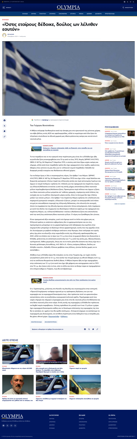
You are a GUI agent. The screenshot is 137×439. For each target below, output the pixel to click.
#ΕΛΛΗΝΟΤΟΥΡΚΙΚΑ (51, 322)
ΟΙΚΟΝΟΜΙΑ (63, 14)
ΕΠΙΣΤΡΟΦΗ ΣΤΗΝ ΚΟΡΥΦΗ (126, 436)
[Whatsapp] (4, 131)
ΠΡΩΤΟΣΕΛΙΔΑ (110, 14)
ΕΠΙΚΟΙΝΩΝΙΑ (112, 428)
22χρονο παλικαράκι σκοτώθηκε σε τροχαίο (84, 399)
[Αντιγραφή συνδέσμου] (4, 136)
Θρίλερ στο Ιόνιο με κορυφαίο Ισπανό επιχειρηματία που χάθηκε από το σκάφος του (17, 399)
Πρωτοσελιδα (53, 316)
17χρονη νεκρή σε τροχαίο (78, 368)
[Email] (130, 1)
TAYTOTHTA (112, 418)
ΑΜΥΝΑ (33, 14)
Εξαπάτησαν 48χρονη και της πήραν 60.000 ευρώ (17, 369)
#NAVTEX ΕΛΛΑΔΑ (36, 322)
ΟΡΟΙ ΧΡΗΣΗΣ (112, 422)
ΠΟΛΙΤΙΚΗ (42, 14)
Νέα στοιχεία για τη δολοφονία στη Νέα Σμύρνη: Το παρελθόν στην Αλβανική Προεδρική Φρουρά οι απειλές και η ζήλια (50, 370)
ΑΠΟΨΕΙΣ (52, 14)
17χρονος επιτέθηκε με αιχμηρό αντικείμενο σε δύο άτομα (51, 399)
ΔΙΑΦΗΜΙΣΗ (112, 425)
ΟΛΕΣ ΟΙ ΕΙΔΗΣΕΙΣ (120, 204)
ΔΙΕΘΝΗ (89, 14)
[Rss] (133, 1)
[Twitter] (127, 1)
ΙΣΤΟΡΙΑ (73, 14)
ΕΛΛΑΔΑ (25, 14)
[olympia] (68, 7)
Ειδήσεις (64, 316)
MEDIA (81, 14)
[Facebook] (124, 1)
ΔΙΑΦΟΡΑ (98, 14)
